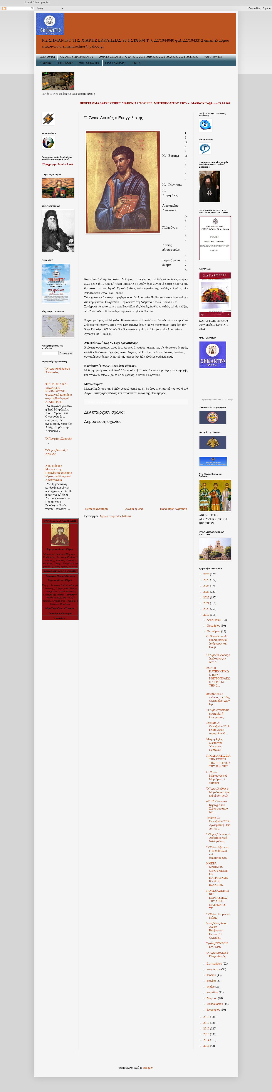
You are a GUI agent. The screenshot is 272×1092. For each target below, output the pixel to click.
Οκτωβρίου (214, 631)
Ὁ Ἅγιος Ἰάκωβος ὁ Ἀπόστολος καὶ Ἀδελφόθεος (218, 838)
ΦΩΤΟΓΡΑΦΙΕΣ (213, 56)
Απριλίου (213, 992)
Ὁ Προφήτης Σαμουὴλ (58, 438)
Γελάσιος (73, 566)
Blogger (147, 1067)
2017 (206, 1022)
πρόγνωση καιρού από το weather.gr (217, 400)
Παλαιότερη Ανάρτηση (173, 508)
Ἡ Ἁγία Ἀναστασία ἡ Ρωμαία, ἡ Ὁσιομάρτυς (217, 713)
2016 (206, 1028)
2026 (206, 574)
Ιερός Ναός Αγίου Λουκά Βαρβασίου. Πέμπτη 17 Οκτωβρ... (216, 930)
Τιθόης (57, 563)
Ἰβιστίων (60, 560)
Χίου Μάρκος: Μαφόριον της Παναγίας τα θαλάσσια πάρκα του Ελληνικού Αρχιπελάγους (58, 473)
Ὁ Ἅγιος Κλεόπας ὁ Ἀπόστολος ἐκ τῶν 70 (218, 658)
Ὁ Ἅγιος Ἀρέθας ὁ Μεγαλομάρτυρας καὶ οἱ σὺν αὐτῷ (218, 792)
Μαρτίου (212, 998)
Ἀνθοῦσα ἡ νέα (58, 601)
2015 (206, 1034)
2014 (206, 1039)
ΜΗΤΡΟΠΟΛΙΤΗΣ (89, 62)
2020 (206, 608)
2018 (206, 1016)
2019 (206, 614)
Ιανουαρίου (214, 1009)
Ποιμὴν (45, 585)
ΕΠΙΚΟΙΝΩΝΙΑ (65, 62)
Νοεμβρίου (214, 625)
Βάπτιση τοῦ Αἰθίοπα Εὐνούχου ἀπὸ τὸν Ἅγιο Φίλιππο (60, 597)
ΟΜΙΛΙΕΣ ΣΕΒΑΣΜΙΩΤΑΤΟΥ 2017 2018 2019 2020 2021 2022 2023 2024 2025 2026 (148, 56)
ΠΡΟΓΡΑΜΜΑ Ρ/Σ (115, 62)
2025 (206, 580)
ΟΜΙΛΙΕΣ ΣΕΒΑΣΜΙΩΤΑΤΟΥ (76, 56)
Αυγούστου (214, 969)
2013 (206, 1045)
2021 (206, 603)
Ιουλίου (212, 975)
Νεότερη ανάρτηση (96, 508)
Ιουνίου (211, 980)
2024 (206, 585)
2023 (206, 591)
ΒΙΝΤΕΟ (136, 62)
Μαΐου (211, 986)
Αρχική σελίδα (47, 56)
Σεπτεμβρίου (215, 963)
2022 (206, 597)
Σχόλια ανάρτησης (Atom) (115, 516)
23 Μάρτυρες (49, 557)
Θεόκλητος (65, 604)
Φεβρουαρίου (215, 1003)
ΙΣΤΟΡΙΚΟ (45, 62)
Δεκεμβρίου (214, 619)
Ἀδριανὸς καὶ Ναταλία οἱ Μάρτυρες (59, 554)
